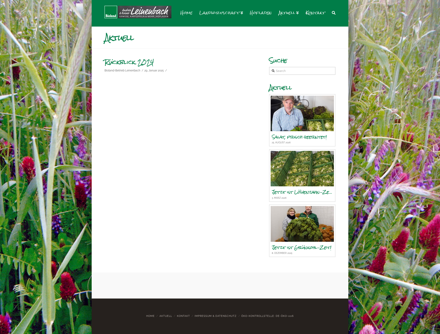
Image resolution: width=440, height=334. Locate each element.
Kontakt (183, 316)
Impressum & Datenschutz (215, 316)
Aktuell (166, 316)
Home (150, 316)
